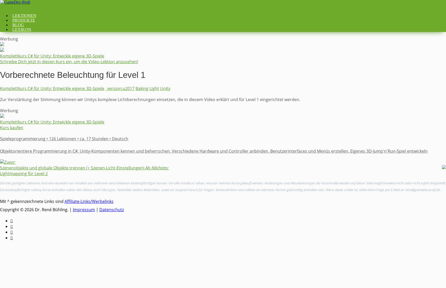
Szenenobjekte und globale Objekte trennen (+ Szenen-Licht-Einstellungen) (72, 165)
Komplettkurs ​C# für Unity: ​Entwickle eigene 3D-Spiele (52, 88)
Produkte (23, 20)
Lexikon (21, 29)
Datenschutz (111, 209)
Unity (165, 88)
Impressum (84, 209)
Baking (142, 88)
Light (154, 88)
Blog (18, 25)
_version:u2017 (119, 88)
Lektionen (24, 15)
